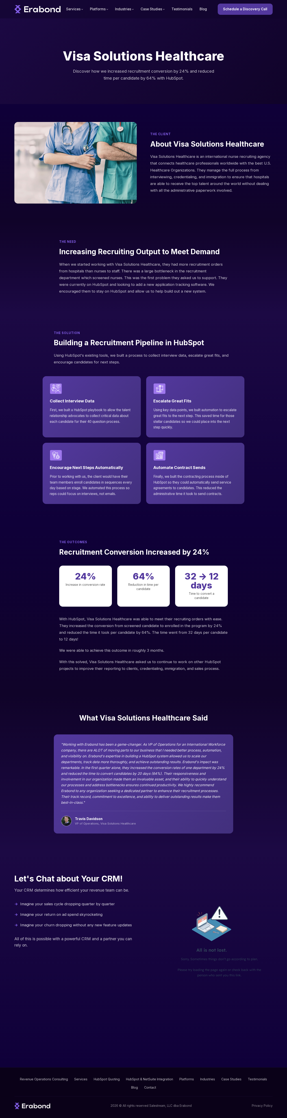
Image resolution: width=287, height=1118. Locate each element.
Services (73, 9)
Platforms (98, 9)
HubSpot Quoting (107, 1079)
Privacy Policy (262, 1105)
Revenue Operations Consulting (44, 1079)
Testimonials (182, 9)
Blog (203, 9)
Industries (123, 9)
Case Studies (151, 9)
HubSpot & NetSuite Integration (149, 1079)
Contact (150, 1087)
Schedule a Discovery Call (245, 9)
